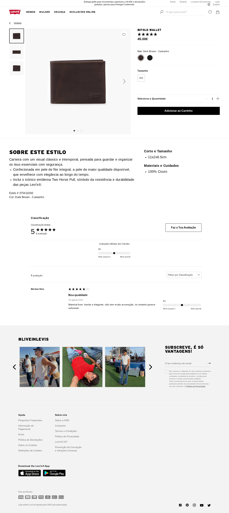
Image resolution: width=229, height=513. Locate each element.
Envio (21, 434)
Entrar (173, 2)
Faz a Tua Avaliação (183, 227)
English (216, 4)
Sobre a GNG (62, 420)
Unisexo (17, 23)
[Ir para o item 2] (78, 131)
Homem (30, 12)
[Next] (150, 367)
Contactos (60, 425)
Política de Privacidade (195, 386)
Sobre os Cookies (27, 445)
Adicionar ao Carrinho (178, 110)
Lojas (217, 2)
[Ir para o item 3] (81, 131)
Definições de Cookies (30, 450)
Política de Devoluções (30, 439)
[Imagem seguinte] (124, 81)
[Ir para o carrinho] (218, 12)
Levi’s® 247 (61, 441)
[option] (16, 36)
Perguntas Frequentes (30, 420)
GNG (49, 505)
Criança (60, 12)
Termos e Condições (66, 431)
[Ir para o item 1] (74, 131)
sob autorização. (59, 505)
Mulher (44, 12)
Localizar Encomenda (201, 2)
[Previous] (14, 367)
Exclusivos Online (83, 12)
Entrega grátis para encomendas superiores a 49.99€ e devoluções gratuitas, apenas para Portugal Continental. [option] (114, 3)
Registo (183, 2)
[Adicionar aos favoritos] (124, 34)
